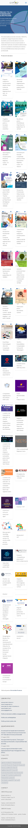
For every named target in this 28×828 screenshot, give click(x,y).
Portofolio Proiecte (16, 690)
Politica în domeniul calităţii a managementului (13, 714)
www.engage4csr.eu (6, 710)
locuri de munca (18, 772)
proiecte (11, 777)
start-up (17, 780)
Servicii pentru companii (7, 780)
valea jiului (5, 782)
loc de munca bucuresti (7, 772)
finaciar (9, 765)
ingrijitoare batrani (6, 770)
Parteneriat (5, 777)
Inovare (14, 770)
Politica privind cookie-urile (8, 721)
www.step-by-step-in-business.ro (10, 706)
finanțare (21, 765)
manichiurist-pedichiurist (14, 775)
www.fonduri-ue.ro (6, 708)
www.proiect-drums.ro (7, 702)
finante (15, 765)
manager (4, 775)
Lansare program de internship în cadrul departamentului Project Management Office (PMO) (13, 750)
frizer (15, 767)
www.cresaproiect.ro (6, 704)
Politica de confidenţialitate (8, 717)
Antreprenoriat (17, 762)
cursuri (4, 765)
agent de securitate (6, 762)
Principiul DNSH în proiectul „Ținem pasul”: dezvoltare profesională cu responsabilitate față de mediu (14, 741)
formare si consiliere (7, 767)
